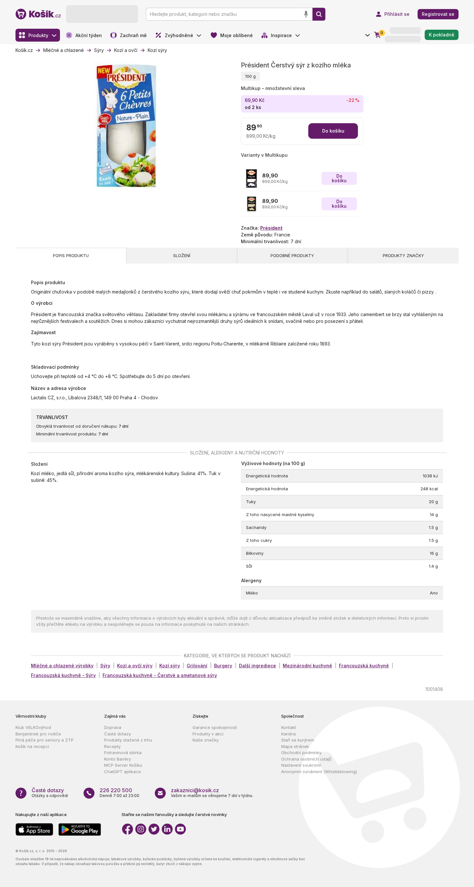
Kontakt (288, 727)
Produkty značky (403, 255)
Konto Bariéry (117, 759)
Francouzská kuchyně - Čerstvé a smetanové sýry (160, 675)
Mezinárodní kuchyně (307, 665)
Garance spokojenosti (215, 727)
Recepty (112, 746)
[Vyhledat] (318, 14)
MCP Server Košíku (123, 765)
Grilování (197, 665)
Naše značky (206, 739)
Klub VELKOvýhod (33, 727)
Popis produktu (71, 255)
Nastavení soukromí (301, 765)
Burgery (223, 665)
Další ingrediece (257, 665)
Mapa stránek (295, 746)
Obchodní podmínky (301, 752)
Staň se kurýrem (297, 739)
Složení (181, 255)
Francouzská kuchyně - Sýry (63, 675)
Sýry (105, 665)
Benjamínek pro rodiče (38, 733)
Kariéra (288, 733)
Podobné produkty (292, 255)
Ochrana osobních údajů (306, 759)
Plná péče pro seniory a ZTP (44, 739)
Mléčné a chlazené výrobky (62, 665)
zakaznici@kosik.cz (195, 790)
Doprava (112, 727)
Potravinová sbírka (123, 752)
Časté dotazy (117, 733)
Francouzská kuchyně (364, 665)
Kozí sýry (169, 665)
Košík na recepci (32, 746)
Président (271, 228)
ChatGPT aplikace (122, 771)
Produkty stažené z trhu (128, 739)
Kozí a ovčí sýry (135, 665)
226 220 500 (116, 790)
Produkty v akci (208, 733)
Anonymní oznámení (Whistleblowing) (319, 771)
